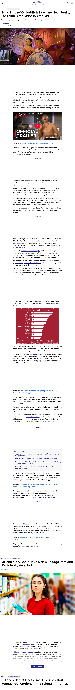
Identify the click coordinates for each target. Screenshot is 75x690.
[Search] (67, 3)
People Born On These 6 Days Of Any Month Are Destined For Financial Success (36, 467)
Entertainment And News (13, 9)
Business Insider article (30, 644)
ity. (40, 263)
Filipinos (26, 524)
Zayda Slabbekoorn (7, 569)
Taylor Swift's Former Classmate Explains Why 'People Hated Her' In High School (37, 454)
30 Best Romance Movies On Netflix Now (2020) (36, 143)
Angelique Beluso (6, 23)
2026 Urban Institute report (24, 652)
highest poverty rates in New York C (26, 263)
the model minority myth (30, 251)
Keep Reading (37, 667)
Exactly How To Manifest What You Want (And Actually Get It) (36, 459)
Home (2, 9)
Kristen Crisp (5, 688)
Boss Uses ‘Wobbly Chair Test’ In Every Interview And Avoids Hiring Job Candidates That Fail (38, 462)
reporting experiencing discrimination (41, 498)
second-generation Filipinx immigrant (37, 354)
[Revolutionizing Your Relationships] (37, 2)
